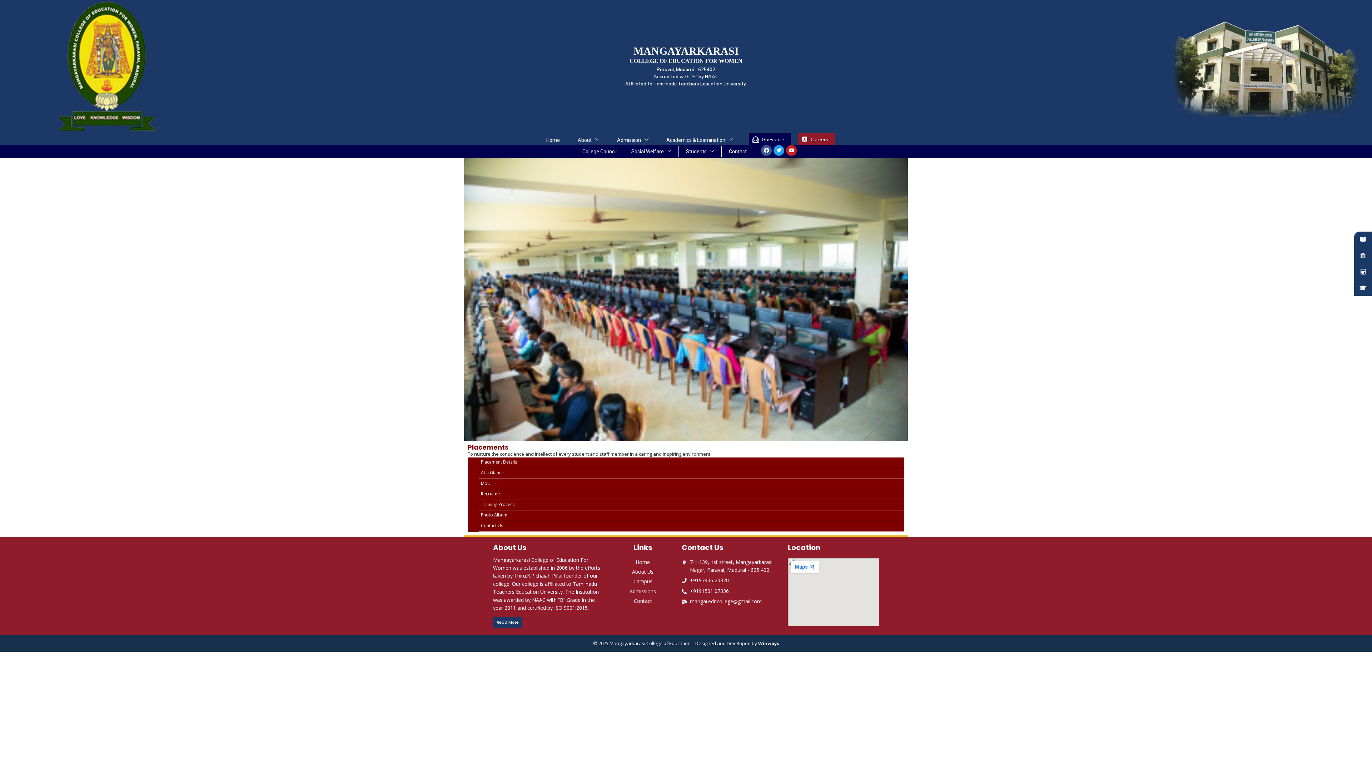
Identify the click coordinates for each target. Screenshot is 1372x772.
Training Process (497, 504)
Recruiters (491, 494)
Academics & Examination (695, 140)
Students (696, 151)
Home (553, 140)
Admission (629, 140)
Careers (819, 139)
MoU (486, 483)
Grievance (773, 139)
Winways (768, 643)
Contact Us (492, 526)
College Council (599, 151)
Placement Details (499, 462)
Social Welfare (647, 151)
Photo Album (494, 515)
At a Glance (492, 473)
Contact (738, 151)
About (585, 140)
